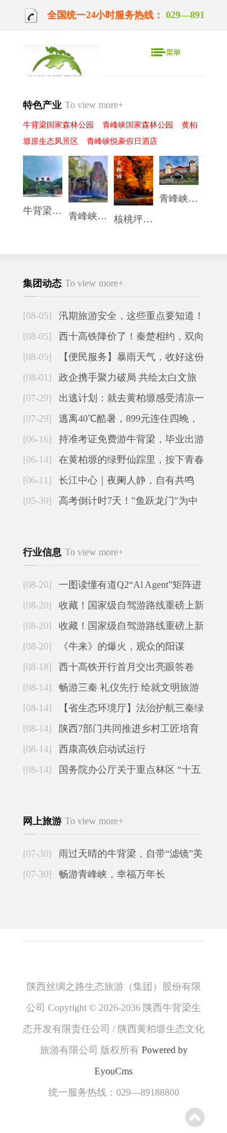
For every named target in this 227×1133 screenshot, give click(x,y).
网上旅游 (73, 821)
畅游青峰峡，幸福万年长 (110, 874)
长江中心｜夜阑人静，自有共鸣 (125, 480)
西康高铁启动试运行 (101, 749)
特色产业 (73, 105)
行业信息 (73, 552)
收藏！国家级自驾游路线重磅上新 (130, 605)
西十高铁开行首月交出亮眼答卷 (125, 667)
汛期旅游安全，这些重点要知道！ (130, 316)
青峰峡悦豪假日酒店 (122, 141)
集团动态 (73, 283)
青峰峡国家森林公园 (137, 124)
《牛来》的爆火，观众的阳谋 (120, 646)
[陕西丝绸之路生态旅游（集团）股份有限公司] (62, 68)
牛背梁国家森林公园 (58, 124)
